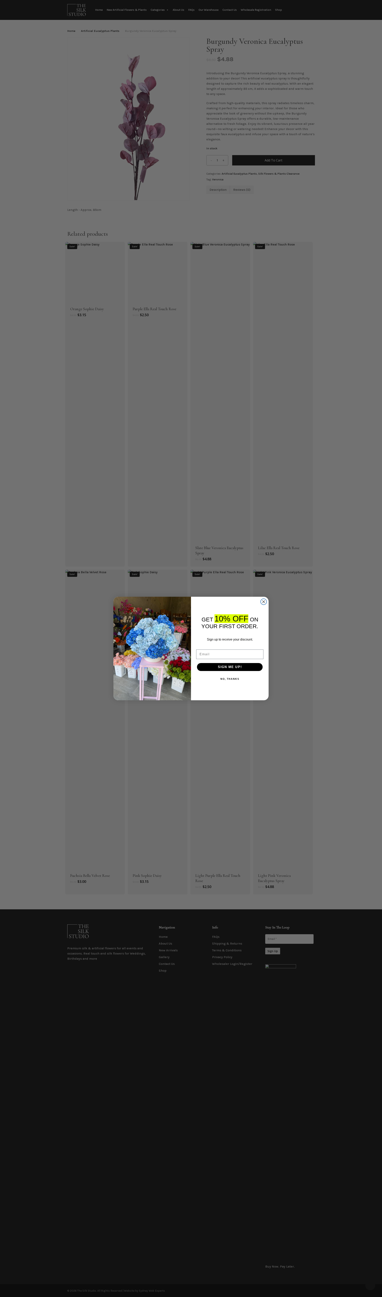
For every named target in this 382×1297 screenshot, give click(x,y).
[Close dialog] (264, 602)
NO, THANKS (229, 679)
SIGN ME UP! (230, 667)
